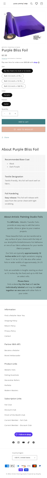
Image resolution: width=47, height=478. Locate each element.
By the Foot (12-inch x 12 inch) (17, 71)
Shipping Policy (11, 321)
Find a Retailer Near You (15, 315)
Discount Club (10, 410)
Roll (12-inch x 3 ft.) (12, 76)
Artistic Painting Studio (19, 474)
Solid (6, 104)
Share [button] (6, 137)
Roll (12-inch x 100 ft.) (13, 86)
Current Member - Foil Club (16, 420)
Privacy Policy (10, 331)
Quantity (5, 109)
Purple (7, 95)
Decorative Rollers (12, 380)
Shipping (4, 58)
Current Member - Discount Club (18, 425)
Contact (8, 336)
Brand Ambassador (12, 355)
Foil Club (8, 405)
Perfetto (8, 385)
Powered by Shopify (34, 474)
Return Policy (10, 326)
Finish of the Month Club (15, 415)
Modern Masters (11, 390)
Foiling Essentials (12, 375)
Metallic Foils (10, 370)
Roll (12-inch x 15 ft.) (13, 81)
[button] (4, 3)
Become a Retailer (12, 350)
